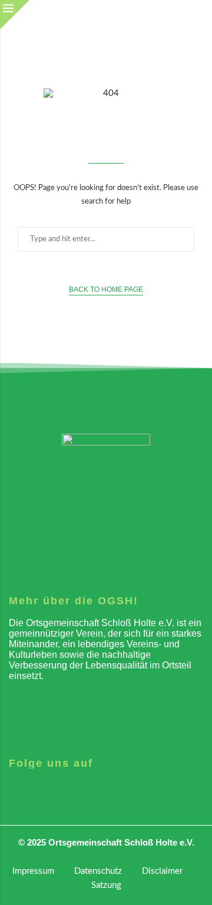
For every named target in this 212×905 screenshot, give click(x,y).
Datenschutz (98, 871)
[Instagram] (25, 784)
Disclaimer (162, 871)
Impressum (33, 871)
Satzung (106, 885)
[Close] (14, 14)
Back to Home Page (106, 289)
